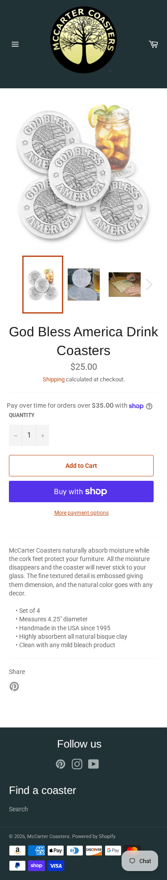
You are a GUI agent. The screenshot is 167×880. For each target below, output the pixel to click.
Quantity (21, 415)
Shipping (54, 379)
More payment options (81, 513)
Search (18, 809)
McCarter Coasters (48, 836)
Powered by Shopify (93, 836)
